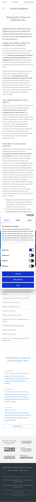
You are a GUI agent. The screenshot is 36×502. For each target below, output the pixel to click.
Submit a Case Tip (12, 470)
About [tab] (29, 220)
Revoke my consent (17, 485)
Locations (14, 467)
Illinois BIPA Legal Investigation (13, 326)
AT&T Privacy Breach (9, 334)
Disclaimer (21, 480)
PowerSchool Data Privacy (11, 302)
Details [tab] (18, 220)
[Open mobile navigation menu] (3, 8)
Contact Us (22, 467)
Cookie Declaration (28, 480)
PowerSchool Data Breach (11, 306)
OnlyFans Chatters (8, 311)
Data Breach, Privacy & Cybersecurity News (18, 359)
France (26, 470)
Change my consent (7, 485)
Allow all (18, 274)
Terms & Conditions (13, 480)
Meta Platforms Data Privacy (12, 315)
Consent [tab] (6, 220)
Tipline (15, 2)
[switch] (31, 255)
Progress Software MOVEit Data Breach (16, 298)
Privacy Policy (6, 480)
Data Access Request (18, 481)
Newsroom (17, 426)
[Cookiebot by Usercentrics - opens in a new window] (26, 215)
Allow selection (18, 279)
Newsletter (29, 467)
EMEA (21, 470)
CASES (4, 2)
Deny (18, 285)
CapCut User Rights (9, 330)
